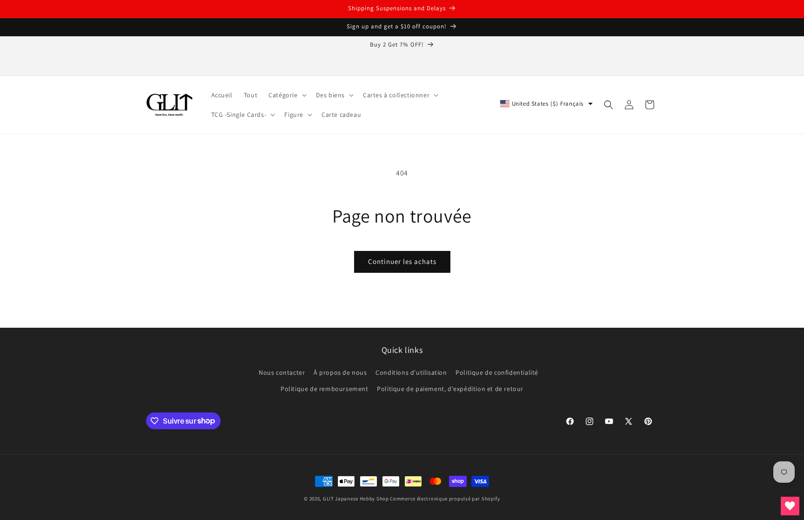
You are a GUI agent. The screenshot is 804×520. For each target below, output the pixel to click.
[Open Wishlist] (790, 506)
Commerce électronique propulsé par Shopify (445, 498)
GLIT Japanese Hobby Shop (356, 498)
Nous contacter (282, 372)
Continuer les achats (402, 261)
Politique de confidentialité (497, 372)
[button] (286, 95)
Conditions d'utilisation (411, 372)
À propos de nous (340, 372)
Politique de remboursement (324, 389)
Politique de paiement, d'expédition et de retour (450, 389)
